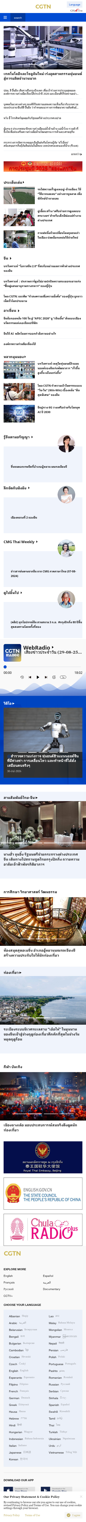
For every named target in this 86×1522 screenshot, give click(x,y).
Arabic (17, 1322)
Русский (9, 1289)
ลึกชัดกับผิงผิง (15, 488)
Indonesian (26, 1438)
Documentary (51, 1289)
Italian (18, 1445)
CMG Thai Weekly (19, 541)
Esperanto (22, 1377)
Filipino (18, 1384)
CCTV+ (8, 1295)
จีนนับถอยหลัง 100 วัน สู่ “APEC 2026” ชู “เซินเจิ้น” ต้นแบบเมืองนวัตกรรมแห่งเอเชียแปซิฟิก (42, 320)
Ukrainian (62, 1438)
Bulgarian (21, 1343)
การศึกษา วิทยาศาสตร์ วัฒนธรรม (30, 892)
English (8, 1275)
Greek (19, 1404)
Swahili (59, 1411)
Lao (54, 1316)
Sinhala (57, 1398)
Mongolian (61, 1329)
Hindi (15, 1425)
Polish (57, 1356)
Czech (17, 1363)
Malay (62, 1322)
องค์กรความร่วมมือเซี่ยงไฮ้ (20, 343)
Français (9, 1282)
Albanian (18, 1316)
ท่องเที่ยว (13, 972)
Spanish (59, 1404)
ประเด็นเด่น (13, 182)
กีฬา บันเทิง (13, 1066)
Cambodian (19, 1350)
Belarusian (23, 1329)
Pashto (57, 1370)
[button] (23, 64)
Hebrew (18, 1418)
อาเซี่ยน (10, 310)
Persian (58, 1350)
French (19, 1391)
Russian (59, 1384)
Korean (18, 1459)
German (19, 1398)
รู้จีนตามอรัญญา (17, 436)
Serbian (59, 1391)
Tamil (56, 1418)
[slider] (5, 666)
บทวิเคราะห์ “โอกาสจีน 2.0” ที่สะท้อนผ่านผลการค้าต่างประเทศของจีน (42, 268)
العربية (47, 1282)
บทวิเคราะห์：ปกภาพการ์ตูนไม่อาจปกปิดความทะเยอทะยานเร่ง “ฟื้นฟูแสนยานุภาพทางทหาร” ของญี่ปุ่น (42, 283)
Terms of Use (32, 1515)
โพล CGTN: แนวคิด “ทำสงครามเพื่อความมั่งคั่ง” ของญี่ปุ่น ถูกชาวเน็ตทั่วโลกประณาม (43, 298)
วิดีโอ (9, 703)
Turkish (58, 1432)
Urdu (55, 1445)
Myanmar (63, 1336)
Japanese (20, 1452)
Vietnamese (63, 1452)
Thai (54, 1425)
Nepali (56, 1343)
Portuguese (62, 1363)
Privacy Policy (12, 1515)
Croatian (20, 1356)
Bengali (17, 1336)
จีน (6, 258)
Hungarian (20, 1432)
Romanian (61, 1377)
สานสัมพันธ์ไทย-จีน (21, 797)
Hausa (17, 1411)
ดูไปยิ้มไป (11, 592)
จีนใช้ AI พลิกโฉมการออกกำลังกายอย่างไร (30, 333)
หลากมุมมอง (14, 356)
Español (48, 1275)
